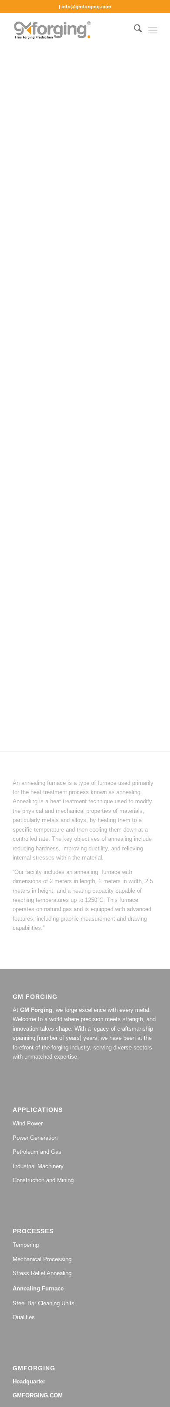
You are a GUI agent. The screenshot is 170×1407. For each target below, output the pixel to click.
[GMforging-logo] (70, 30)
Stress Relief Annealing (42, 1273)
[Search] (133, 30)
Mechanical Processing (42, 1259)
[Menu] (152, 30)
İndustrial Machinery (38, 1166)
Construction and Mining (43, 1180)
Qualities (24, 1317)
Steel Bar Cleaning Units (44, 1303)
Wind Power (28, 1123)
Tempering (26, 1245)
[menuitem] (133, 30)
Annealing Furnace (38, 1288)
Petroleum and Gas (37, 1152)
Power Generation (35, 1138)
